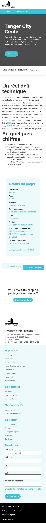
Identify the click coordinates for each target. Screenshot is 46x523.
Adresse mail (10, 449)
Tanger (12, 192)
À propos (8, 355)
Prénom (8, 457)
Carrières (8, 439)
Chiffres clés (9, 370)
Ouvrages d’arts (11, 395)
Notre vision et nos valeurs (15, 366)
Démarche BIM (10, 424)
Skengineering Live (12, 432)
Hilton (9, 123)
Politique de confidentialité (12, 511)
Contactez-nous (36, 70)
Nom (7, 465)
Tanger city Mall (12, 126)
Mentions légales (8, 515)
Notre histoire (10, 362)
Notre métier (9, 359)
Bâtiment (8, 392)
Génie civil (9, 399)
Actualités (8, 435)
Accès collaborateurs (13, 413)
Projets (9, 11)
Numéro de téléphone (14, 481)
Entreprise (9, 473)
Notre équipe (10, 377)
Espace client (10, 410)
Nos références (10, 381)
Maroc (11, 199)
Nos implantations (11, 373)
